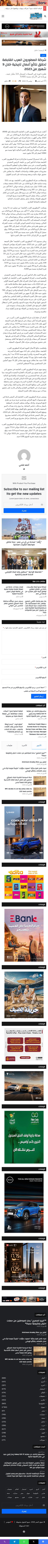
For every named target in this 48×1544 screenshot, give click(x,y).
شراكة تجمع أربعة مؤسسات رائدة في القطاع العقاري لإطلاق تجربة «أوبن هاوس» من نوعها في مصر (35, 590)
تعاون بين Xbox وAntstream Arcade (34, 762)
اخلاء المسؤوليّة (24, 1526)
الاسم (43, 657)
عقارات (42, 1429)
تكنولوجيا (42, 1403)
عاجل (36, 50)
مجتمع (43, 1436)
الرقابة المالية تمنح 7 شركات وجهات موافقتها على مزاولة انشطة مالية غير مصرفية (12, 714)
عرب (43, 1425)
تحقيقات (42, 1396)
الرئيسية (42, 50)
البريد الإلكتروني (40, 667)
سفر (43, 1411)
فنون (43, 1433)
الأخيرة (24, 745)
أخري (43, 1382)
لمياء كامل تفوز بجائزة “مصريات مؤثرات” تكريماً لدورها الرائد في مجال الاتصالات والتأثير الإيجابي (24, 769)
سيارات (42, 1414)
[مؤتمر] (36, 16)
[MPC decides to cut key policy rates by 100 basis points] (39, 792)
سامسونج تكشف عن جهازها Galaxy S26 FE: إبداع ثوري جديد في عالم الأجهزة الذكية (36, 714)
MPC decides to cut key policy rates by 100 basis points (18, 790)
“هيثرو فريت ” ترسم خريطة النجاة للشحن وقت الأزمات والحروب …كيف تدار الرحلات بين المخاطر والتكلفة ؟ (13, 728)
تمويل (43, 1407)
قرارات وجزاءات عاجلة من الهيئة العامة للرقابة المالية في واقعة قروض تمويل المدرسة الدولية (13, 590)
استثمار (42, 1389)
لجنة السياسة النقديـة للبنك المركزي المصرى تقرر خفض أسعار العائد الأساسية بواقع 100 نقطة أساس (18, 780)
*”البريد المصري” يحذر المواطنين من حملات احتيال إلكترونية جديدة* (26, 754)
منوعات (42, 1440)
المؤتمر (8, 1522)
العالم (43, 1392)
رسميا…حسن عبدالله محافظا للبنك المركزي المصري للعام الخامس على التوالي (13, 603)
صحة (43, 1418)
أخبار (43, 1378)
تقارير (43, 1400)
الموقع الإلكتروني (40, 677)
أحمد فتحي (40, 81)
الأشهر (39, 745)
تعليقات (9, 745)
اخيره (43, 1385)
